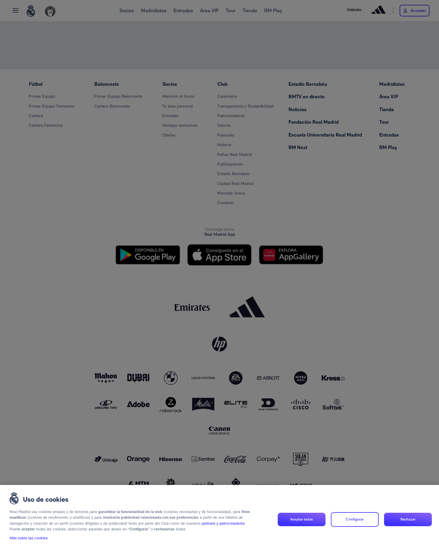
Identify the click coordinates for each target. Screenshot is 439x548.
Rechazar (407, 519)
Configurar (354, 519)
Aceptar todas (301, 519)
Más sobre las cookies (28, 538)
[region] (219, 516)
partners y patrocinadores (223, 523)
